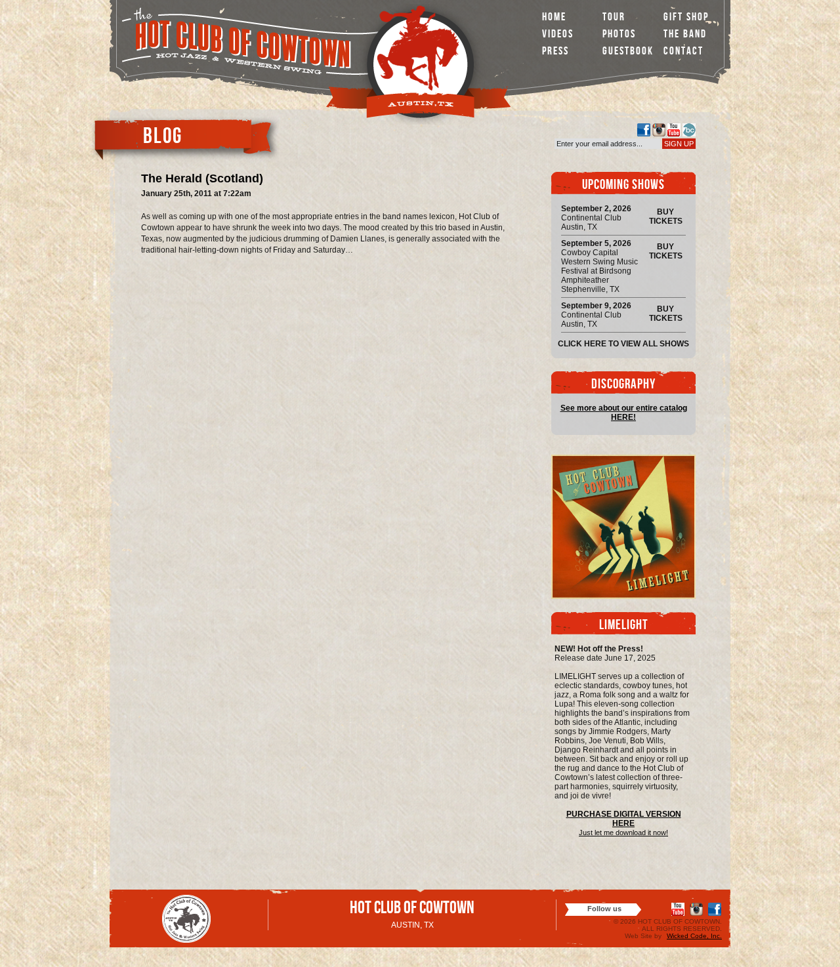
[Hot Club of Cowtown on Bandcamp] (689, 129)
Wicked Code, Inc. (694, 935)
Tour (613, 18)
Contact (683, 52)
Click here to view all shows (623, 343)
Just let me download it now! (623, 832)
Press (555, 52)
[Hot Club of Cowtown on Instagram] (658, 129)
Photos (619, 35)
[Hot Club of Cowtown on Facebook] (643, 129)
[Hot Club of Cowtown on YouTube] (674, 129)
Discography (623, 385)
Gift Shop (686, 18)
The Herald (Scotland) (202, 178)
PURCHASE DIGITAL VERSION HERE (623, 819)
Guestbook (628, 52)
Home (554, 18)
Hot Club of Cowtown (412, 909)
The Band (685, 35)
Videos (558, 35)
